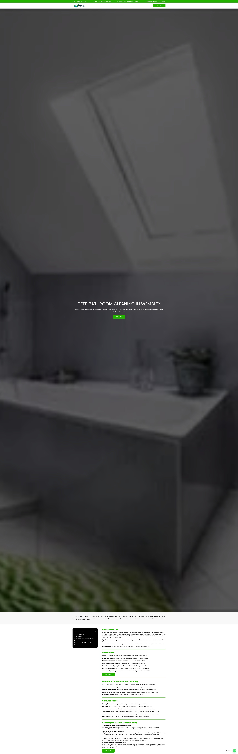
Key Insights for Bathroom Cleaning (84, 643)
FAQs (76, 645)
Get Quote (159, 5)
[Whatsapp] (234, 750)
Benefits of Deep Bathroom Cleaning (85, 639)
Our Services (78, 636)
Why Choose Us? (79, 634)
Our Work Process (80, 641)
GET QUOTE (119, 317)
